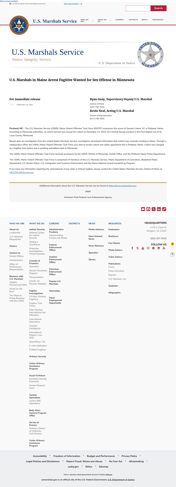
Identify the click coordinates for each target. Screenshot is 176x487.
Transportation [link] (36, 277)
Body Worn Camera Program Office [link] (37, 413)
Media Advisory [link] (96, 229)
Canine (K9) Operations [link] (35, 402)
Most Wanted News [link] (95, 237)
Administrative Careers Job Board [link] (58, 236)
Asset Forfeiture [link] (37, 375)
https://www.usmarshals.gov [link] (122, 185)
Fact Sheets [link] (114, 243)
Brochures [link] (113, 236)
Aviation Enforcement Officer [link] (55, 259)
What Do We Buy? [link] (15, 290)
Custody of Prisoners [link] (34, 262)
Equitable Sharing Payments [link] (38, 380)
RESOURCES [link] (114, 223)
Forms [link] (111, 266)
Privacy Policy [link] (129, 456)
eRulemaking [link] (136, 461)
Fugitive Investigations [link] (36, 292)
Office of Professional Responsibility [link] (16, 267)
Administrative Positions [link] (56, 230)
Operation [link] (34, 266)
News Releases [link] (96, 245)
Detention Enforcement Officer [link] (55, 272)
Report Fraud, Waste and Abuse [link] (84, 461)
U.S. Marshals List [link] (117, 278)
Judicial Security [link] (37, 229)
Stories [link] (92, 259)
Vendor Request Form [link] (37, 386)
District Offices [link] (16, 256)
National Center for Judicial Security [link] (36, 235)
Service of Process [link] (34, 424)
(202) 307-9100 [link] (158, 238)
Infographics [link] (114, 292)
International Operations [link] (35, 320)
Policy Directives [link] (116, 270)
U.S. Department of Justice (121, 479)
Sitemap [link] (103, 466)
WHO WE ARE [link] (16, 223)
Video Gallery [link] (115, 256)
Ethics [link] (88, 466)
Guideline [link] (113, 285)
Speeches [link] (93, 252)
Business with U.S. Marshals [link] (16, 277)
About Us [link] (14, 229)
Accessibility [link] (40, 456)
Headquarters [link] (16, 260)
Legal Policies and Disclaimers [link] (43, 461)
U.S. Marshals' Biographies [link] (16, 238)
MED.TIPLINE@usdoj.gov (21, 172)
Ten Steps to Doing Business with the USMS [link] (17, 298)
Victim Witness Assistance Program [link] (37, 366)
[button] (142, 209)
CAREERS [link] (54, 223)
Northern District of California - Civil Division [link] (37, 431)
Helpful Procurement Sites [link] (18, 283)
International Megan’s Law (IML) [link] (35, 335)
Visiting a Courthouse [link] (34, 243)
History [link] (13, 246)
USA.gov (109, 474)
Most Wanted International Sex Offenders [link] (37, 312)
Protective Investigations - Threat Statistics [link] (37, 251)
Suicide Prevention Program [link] (38, 272)
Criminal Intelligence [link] (34, 327)
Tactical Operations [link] (34, 396)
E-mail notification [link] (38, 345)
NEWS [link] (92, 223)
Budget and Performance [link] (101, 456)
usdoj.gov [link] (73, 466)
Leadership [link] (14, 232)
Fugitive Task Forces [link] (35, 304)
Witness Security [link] (37, 356)
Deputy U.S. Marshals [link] (55, 282)
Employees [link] (113, 229)
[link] (19, 26)
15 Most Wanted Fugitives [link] (37, 298)
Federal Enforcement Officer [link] (55, 247)
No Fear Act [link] (115, 461)
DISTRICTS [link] (74, 223)
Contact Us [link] (14, 252)
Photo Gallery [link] (115, 249)
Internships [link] (54, 290)
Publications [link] (114, 263)
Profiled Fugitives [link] (37, 349)
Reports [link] (112, 274)
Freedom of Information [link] (67, 456)
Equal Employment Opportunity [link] (55, 300)
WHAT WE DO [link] (36, 223)
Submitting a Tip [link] (37, 341)
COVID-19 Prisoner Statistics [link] (37, 282)
